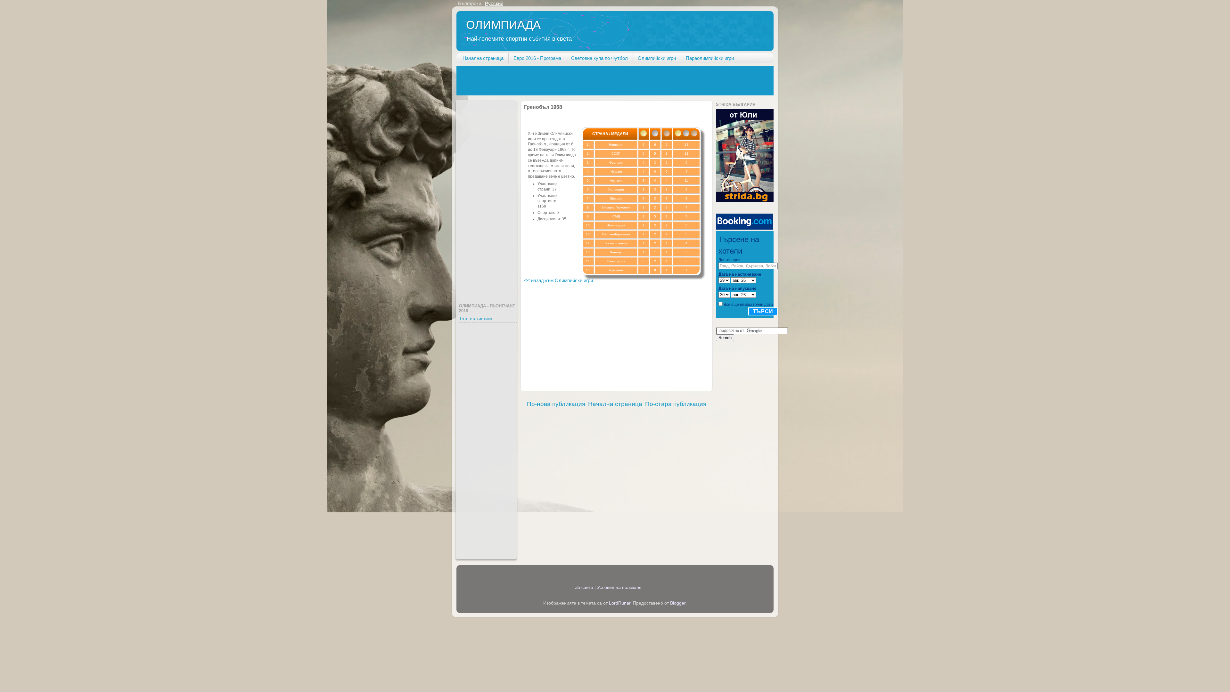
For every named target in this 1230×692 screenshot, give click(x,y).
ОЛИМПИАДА (503, 24)
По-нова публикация (556, 404)
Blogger (677, 603)
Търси (763, 311)
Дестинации (729, 259)
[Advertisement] (573, 80)
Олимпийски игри (657, 58)
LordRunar (619, 603)
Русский (494, 3)
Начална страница (483, 58)
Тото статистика (475, 318)
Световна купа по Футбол (599, 58)
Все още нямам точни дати (748, 304)
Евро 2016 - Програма (537, 58)
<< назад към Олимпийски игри (558, 280)
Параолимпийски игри (710, 58)
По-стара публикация (675, 404)
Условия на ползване (619, 587)
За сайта (584, 587)
